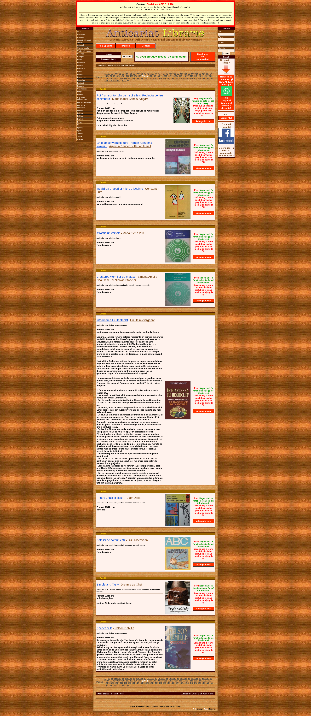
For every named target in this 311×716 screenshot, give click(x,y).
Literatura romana (84, 102)
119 (195, 76)
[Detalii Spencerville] (178, 668)
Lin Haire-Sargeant (142, 320)
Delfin (79, 60)
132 (137, 78)
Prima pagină (105, 46)
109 (158, 76)
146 (191, 78)
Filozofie (80, 86)
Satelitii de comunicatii (111, 540)
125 (110, 78)
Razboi (80, 119)
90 (200, 74)
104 (135, 76)
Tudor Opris (132, 497)
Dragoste (81, 68)
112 (169, 76)
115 (180, 76)
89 (197, 74)
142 (176, 78)
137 (156, 78)
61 (120, 74)
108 (154, 76)
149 (203, 78)
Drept (79, 71)
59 (115, 74)
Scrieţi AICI (226, 118)
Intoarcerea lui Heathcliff (112, 320)
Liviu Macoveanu (138, 540)
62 (123, 74)
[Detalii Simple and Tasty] (178, 613)
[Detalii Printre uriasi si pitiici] (178, 525)
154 (114, 81)
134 (145, 78)
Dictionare (81, 63)
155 (118, 81)
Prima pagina (103, 694)
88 (194, 74)
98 (114, 76)
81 (175, 74)
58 (112, 74)
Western (80, 139)
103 (131, 76)
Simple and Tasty (108, 584)
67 (137, 74)
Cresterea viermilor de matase (116, 276)
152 (106, 81)
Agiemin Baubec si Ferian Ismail (130, 146)
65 (131, 74)
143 (180, 78)
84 (183, 74)
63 (126, 74)
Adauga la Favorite (189, 694)
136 (153, 78)
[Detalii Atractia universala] (178, 262)
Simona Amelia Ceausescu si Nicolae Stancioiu (127, 278)
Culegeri (80, 57)
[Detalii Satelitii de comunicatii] (178, 569)
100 (120, 76)
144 (184, 78)
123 (211, 76)
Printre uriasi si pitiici (110, 497)
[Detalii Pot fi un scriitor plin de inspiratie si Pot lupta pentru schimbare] (181, 122)
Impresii (125, 46)
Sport (79, 131)
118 (191, 76)
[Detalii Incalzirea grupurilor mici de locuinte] (178, 218)
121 (203, 76)
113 (173, 76)
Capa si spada (83, 48)
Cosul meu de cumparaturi (202, 56)
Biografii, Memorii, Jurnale (84, 41)
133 (141, 78)
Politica (80, 113)
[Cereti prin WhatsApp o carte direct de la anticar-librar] (226, 95)
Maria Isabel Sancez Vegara (130, 99)
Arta (79, 31)
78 (167, 74)
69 (142, 74)
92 (205, 74)
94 (211, 74)
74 (156, 74)
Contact (146, 46)
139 (164, 78)
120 (199, 76)
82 (178, 74)
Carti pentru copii (84, 51)
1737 (124, 81)
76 (161, 74)
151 (211, 78)
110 (162, 76)
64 (128, 74)
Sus (122, 694)
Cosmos (80, 54)
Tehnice (80, 134)
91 (203, 74)
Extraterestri (82, 77)
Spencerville (104, 628)
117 (188, 76)
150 (207, 78)
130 (129, 78)
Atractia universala (109, 233)
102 (127, 76)
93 (208, 74)
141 (172, 78)
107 (150, 76)
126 (114, 78)
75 (159, 74)
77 (164, 74)
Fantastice (81, 83)
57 (109, 74)
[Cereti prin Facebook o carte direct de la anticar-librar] (226, 143)
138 (160, 78)
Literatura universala (81, 106)
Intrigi (79, 92)
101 (124, 76)
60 (117, 74)
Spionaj (80, 128)
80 (172, 74)
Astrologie (81, 34)
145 (188, 78)
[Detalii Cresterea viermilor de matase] (178, 305)
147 (195, 78)
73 (153, 74)
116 (184, 76)
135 (149, 78)
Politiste (80, 116)
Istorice (80, 95)
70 (145, 74)
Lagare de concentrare (82, 99)
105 (139, 76)
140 (168, 78)
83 (181, 74)
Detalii (103, 89)
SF (78, 125)
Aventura (80, 37)
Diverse (80, 65)
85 (186, 74)
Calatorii (80, 45)
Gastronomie (82, 89)
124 (106, 78)
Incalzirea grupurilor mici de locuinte (120, 188)
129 (125, 78)
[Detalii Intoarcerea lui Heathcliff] (178, 418)
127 (118, 78)
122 (207, 76)
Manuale (80, 110)
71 (148, 74)
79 (170, 74)
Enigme (80, 74)
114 (176, 76)
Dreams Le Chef (131, 584)
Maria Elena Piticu (134, 233)
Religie (79, 122)
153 (110, 81)
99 (116, 76)
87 (192, 74)
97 (111, 76)
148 (199, 78)
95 (105, 76)
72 (150, 74)
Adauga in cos (203, 121)
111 (165, 76)
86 (189, 74)
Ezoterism (81, 80)
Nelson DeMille (124, 628)
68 (139, 74)
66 (134, 74)
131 (133, 78)
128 (121, 78)
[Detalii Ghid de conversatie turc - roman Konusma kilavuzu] (178, 174)
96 (108, 76)
